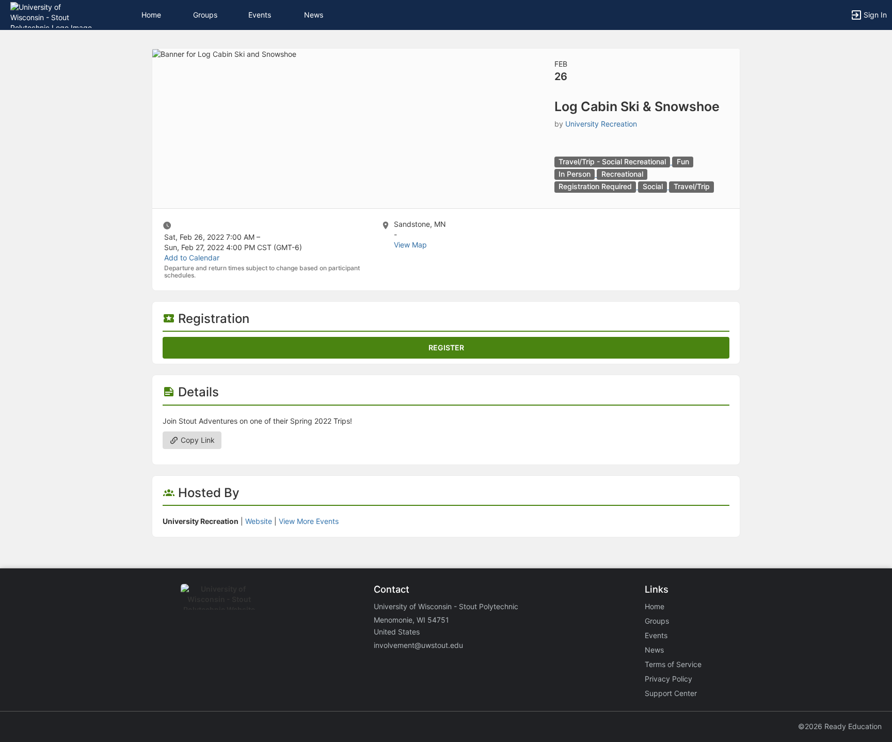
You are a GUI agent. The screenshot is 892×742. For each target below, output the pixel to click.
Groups (205, 14)
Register (446, 347)
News (313, 14)
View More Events (309, 521)
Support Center (671, 693)
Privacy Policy (668, 678)
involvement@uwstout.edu (418, 645)
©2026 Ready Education (840, 726)
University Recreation (601, 123)
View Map (410, 244)
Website (258, 521)
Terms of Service (673, 664)
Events (259, 14)
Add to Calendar (191, 257)
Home (654, 606)
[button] (52, 14)
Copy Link (197, 440)
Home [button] (151, 14)
